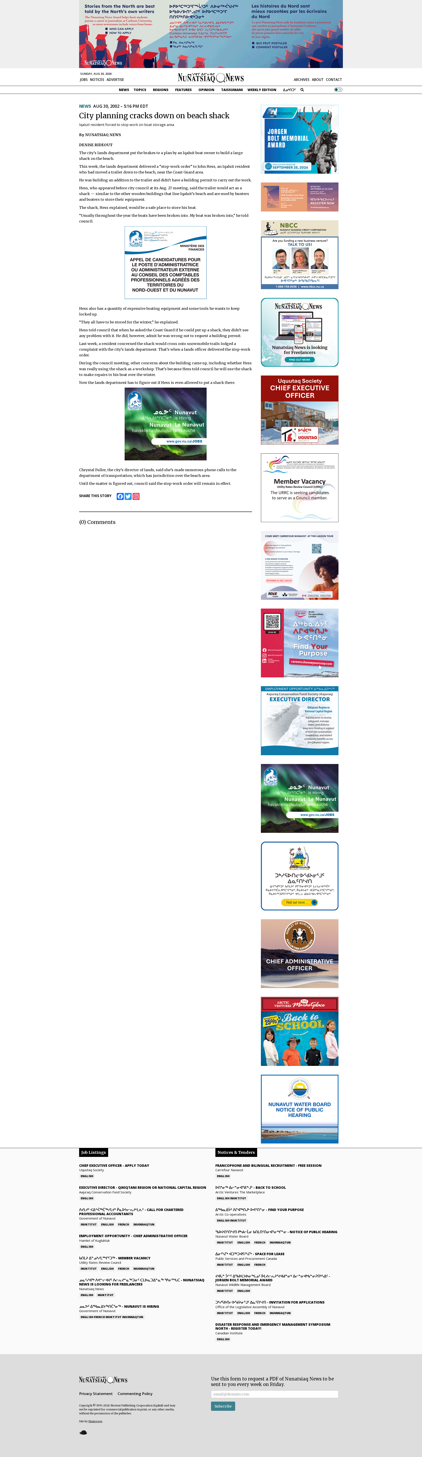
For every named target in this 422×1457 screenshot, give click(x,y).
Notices (97, 79)
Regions (160, 90)
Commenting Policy (135, 1393)
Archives (301, 79)
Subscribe (223, 1406)
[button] (83, 1432)
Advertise (115, 79)
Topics (140, 90)
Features (183, 90)
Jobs (84, 79)
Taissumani (232, 90)
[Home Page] (211, 77)
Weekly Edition (261, 90)
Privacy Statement (96, 1393)
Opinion (206, 90)
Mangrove (95, 1421)
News (124, 90)
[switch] (338, 89)
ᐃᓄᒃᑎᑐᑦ (289, 90)
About (318, 79)
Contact (334, 79)
